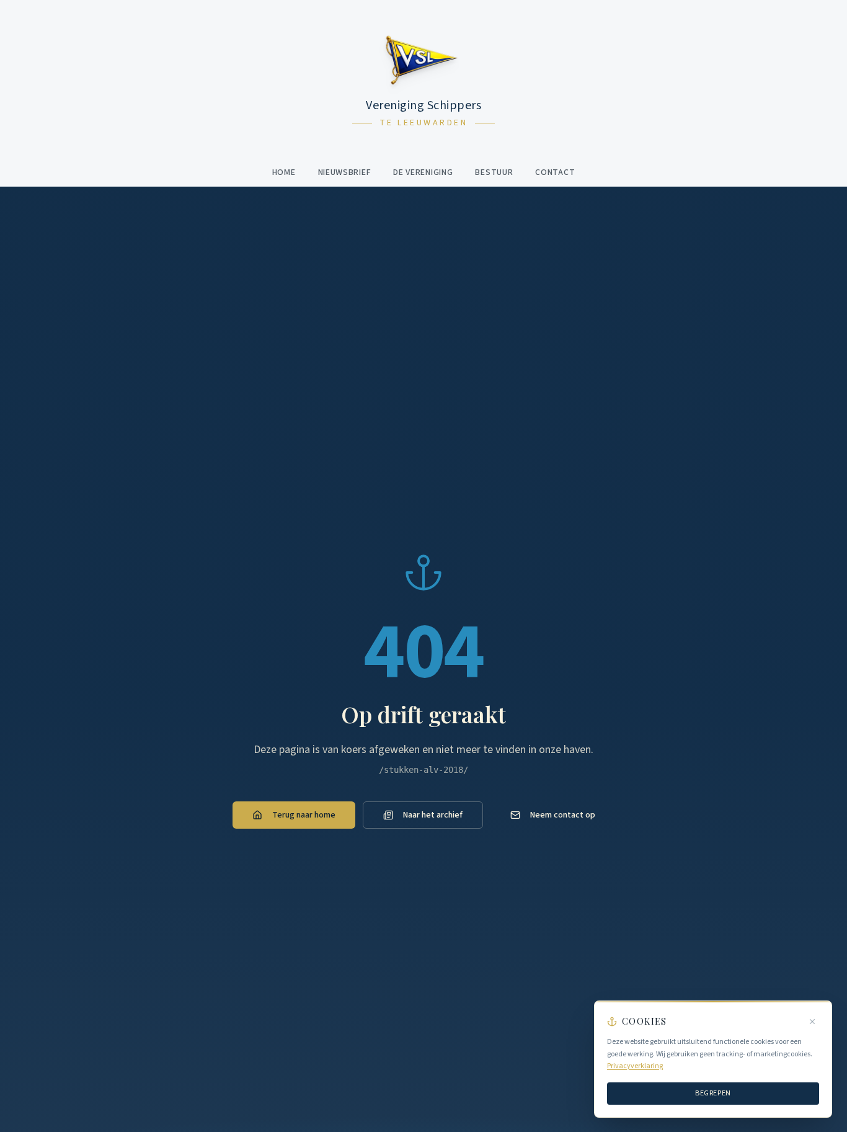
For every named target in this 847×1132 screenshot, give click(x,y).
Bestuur (494, 172)
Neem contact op (562, 815)
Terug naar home (303, 815)
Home (284, 172)
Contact (555, 172)
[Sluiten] (812, 1021)
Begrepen (713, 1092)
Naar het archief (433, 815)
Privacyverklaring (635, 1066)
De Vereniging (423, 172)
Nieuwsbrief (344, 172)
